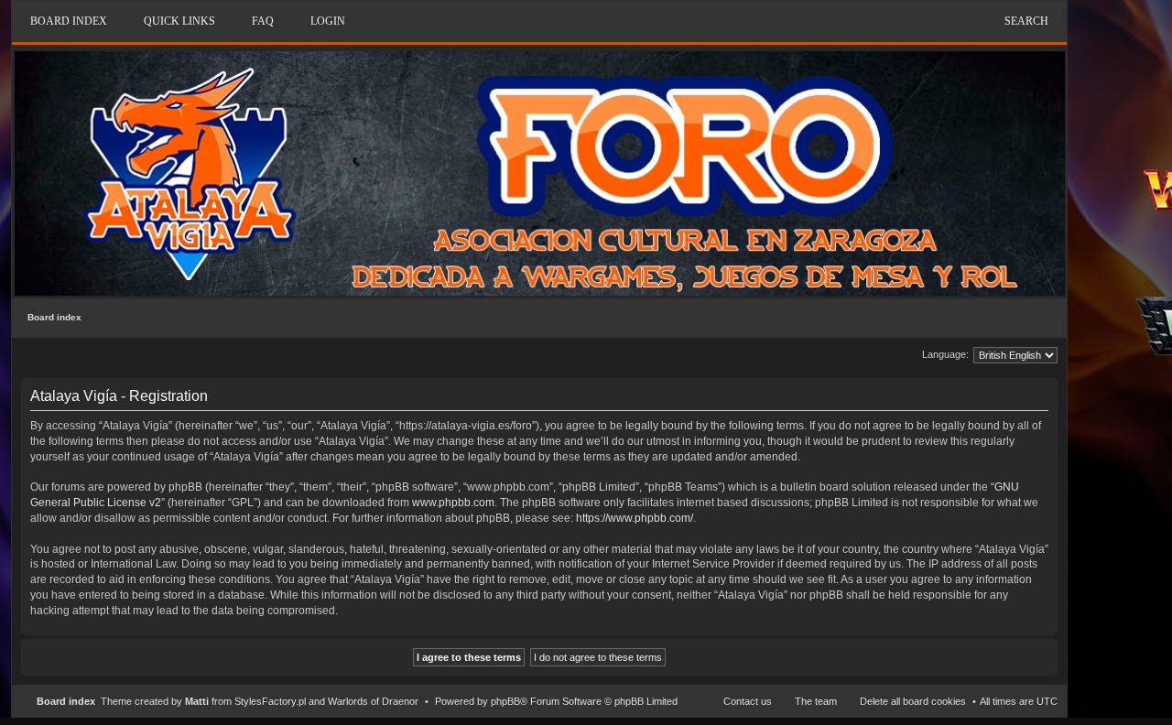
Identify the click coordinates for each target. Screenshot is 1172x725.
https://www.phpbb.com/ (634, 518)
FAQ (263, 21)
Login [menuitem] (327, 21)
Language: (945, 354)
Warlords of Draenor (373, 701)
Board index (54, 317)
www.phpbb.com (453, 502)
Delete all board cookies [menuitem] (913, 701)
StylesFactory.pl (270, 701)
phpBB (505, 701)
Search (1026, 21)
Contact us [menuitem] (747, 701)
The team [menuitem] (816, 701)
